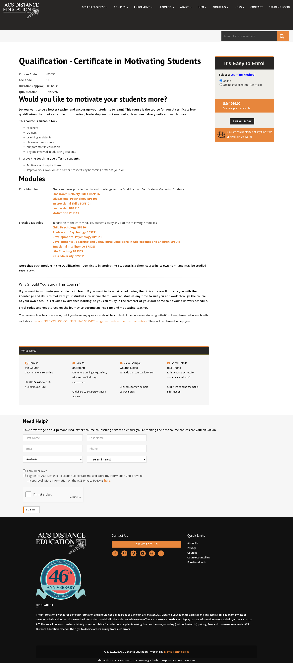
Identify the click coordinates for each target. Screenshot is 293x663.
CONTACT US (147, 544)
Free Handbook (196, 562)
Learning (165, 7)
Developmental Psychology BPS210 (77, 237)
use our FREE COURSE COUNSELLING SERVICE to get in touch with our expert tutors (90, 321)
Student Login (279, 7)
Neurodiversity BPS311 (68, 256)
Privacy (191, 548)
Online (227, 80)
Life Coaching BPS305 (67, 251)
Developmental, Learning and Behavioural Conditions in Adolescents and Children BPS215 (116, 242)
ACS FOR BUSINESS (94, 7)
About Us (219, 7)
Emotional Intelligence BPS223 (74, 246)
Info (201, 7)
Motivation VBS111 (65, 213)
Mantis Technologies (176, 651)
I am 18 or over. (37, 471)
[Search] (283, 36)
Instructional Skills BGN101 (71, 203)
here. (107, 480)
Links (238, 7)
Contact (256, 7)
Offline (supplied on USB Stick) (242, 84)
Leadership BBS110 (65, 208)
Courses (120, 7)
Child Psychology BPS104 (69, 227)
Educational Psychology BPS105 (74, 199)
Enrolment (142, 7)
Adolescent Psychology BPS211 (74, 232)
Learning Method (243, 74)
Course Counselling (198, 557)
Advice (185, 7)
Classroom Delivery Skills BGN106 (76, 194)
